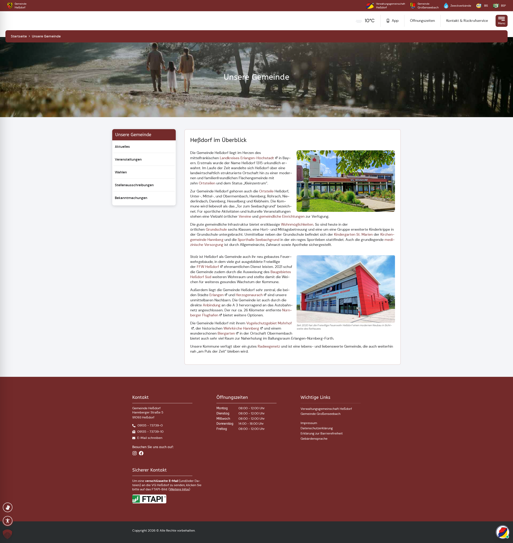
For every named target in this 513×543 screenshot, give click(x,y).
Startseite (19, 36)
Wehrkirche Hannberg (241, 328)
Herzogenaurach (249, 295)
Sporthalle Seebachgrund (258, 239)
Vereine (245, 216)
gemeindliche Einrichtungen (282, 216)
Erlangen (216, 295)
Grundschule (216, 229)
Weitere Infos (179, 489)
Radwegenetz (269, 346)
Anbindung (211, 305)
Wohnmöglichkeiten (297, 224)
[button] (8, 534)
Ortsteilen (207, 183)
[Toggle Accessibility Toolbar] (7, 521)
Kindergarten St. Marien (353, 234)
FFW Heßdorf (208, 266)
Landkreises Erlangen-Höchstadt (247, 158)
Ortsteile (266, 191)
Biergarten (226, 333)
